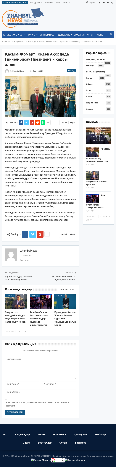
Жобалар (79, 35)
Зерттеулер (45, 442)
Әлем (88, 90)
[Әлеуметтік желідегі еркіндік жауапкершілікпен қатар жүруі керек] (16, 301)
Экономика (47, 35)
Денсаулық (65, 35)
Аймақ (89, 109)
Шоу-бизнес (92, 103)
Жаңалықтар (15, 35)
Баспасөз (80, 442)
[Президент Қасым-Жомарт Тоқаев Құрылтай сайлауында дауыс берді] (65, 301)
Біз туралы (35, 2)
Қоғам (31, 35)
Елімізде (71, 71)
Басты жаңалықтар (95, 72)
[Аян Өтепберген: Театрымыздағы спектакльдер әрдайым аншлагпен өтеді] (41, 301)
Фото (58, 2)
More (65, 2)
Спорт (91, 35)
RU (4, 35)
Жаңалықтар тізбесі (96, 59)
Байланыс (49, 2)
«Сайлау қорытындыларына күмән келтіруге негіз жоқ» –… (100, 135)
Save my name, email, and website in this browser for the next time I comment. (38, 404)
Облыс (89, 84)
